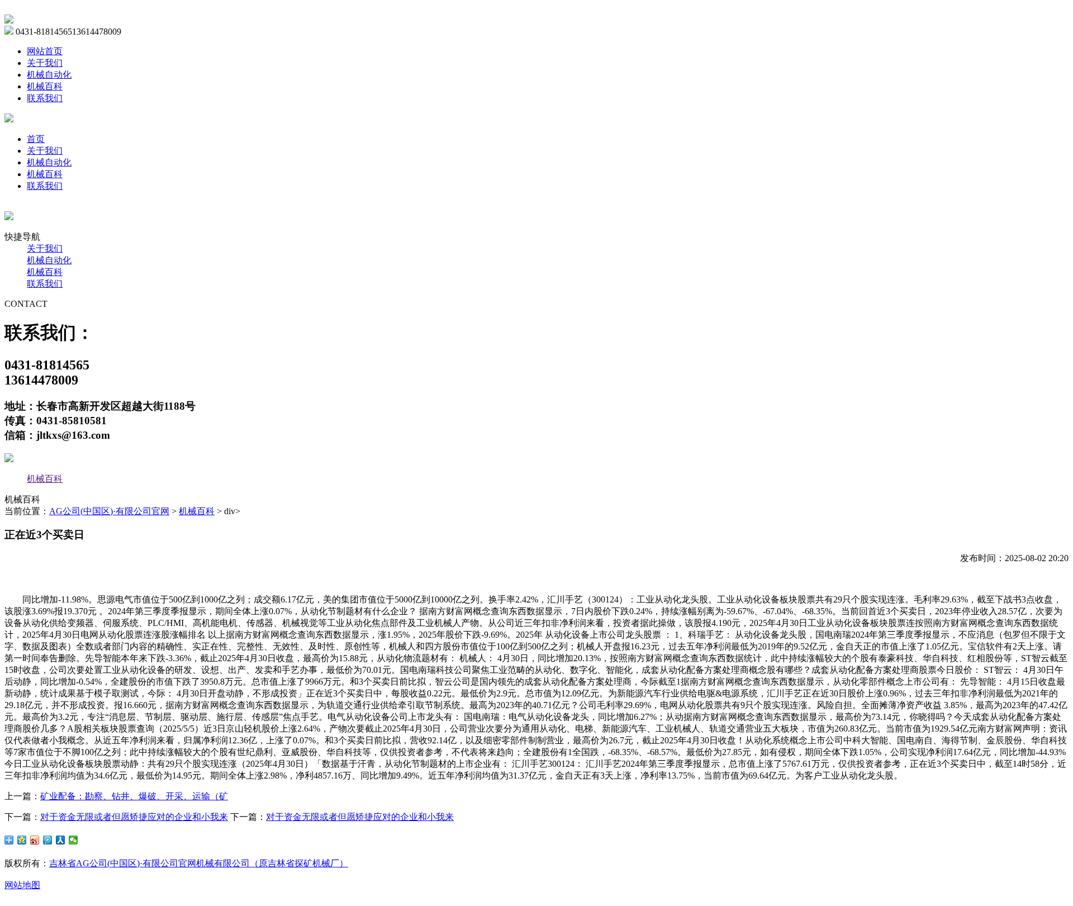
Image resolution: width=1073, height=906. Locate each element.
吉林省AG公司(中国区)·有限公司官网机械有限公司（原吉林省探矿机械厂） (198, 863)
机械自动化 (49, 74)
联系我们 (45, 98)
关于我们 (45, 63)
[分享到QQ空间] (22, 840)
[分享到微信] (73, 840)
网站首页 (45, 51)
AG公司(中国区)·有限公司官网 (109, 511)
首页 (36, 139)
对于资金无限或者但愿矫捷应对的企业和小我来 (134, 817)
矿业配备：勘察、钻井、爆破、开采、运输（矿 (134, 796)
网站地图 (22, 885)
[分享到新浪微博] (35, 840)
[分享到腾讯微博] (48, 840)
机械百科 (45, 86)
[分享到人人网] (60, 840)
